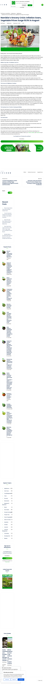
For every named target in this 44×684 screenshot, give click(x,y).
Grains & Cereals (7, 519)
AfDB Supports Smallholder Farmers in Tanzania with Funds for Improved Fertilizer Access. (9, 332)
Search (3, 190)
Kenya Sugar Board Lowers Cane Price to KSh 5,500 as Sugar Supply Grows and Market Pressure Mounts (7, 229)
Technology (6, 533)
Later (24, 5)
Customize (7, 679)
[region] (14, 676)
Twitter (29, 132)
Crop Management (7, 493)
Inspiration (6, 522)
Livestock (6, 527)
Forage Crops (6, 514)
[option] (4, 652)
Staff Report (3, 23)
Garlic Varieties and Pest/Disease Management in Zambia (4, 655)
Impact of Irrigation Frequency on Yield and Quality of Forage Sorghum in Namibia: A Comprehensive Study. (9, 268)
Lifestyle (6, 524)
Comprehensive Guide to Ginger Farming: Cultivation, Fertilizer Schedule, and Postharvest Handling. (9, 294)
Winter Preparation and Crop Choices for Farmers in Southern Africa (9, 281)
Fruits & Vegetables (8, 517)
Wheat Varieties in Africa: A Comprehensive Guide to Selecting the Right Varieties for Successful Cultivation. (9, 417)
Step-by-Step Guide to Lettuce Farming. (9, 306)
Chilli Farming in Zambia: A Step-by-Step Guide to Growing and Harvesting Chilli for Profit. (9, 317)
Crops (5, 495)
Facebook (38, 132)
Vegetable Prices (40, 172)
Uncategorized (7, 535)
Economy (6, 498)
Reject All (14, 679)
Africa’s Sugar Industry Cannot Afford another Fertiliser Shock (7, 209)
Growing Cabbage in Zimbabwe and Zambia (9, 406)
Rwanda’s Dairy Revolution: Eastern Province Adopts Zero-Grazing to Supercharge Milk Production (34, 182)
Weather (5, 538)
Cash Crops (6, 490)
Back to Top (40, 680)
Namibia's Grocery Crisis (31, 172)
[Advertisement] (22, 159)
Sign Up (22, 141)
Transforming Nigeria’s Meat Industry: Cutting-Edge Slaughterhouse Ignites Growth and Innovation (10, 182)
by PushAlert (14, 6)
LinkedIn (32, 132)
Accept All (21, 679)
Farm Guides (6, 509)
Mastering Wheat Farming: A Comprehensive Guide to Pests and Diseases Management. (9, 432)
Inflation (25, 172)
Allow (30, 5)
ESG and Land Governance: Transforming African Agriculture (9, 254)
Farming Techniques (8, 512)
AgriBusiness (9, 23)
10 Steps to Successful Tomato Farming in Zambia (9, 396)
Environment (6, 500)
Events (5, 507)
